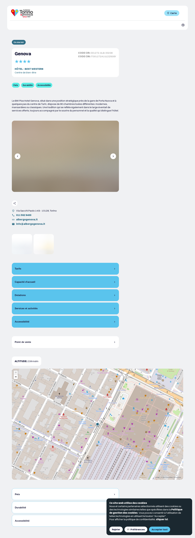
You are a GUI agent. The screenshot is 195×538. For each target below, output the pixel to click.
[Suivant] (113, 156)
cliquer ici (162, 519)
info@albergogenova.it (30, 223)
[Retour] (17, 156)
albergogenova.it (27, 219)
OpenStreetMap (167, 477)
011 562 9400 (23, 215)
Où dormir (19, 42)
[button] (97, 424)
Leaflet (157, 477)
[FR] (183, 25)
